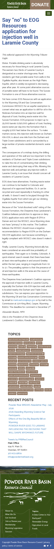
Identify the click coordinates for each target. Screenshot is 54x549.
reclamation (36, 375)
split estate (14, 386)
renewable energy (26, 379)
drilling (12, 357)
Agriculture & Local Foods (18, 339)
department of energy (16, 353)
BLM (39, 343)
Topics (35, 511)
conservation (37, 350)
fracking (12, 361)
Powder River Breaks (16, 372)
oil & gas (30, 368)
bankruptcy (29, 343)
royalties (39, 379)
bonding (13, 346)
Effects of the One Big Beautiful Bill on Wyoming (27, 420)
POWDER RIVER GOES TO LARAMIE (27, 426)
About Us (9, 511)
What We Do (10, 514)
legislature (23, 364)
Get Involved (10, 518)
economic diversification (27, 357)
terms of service (15, 546)
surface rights (26, 386)
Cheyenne (31, 346)
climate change (44, 346)
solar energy (34, 382)
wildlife (12, 393)
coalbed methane (23, 350)
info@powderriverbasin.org (20, 457)
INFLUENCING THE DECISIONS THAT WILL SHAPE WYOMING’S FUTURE (27, 431)
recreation (13, 379)
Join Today (43, 469)
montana (12, 368)
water (48, 390)
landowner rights (40, 361)
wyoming (22, 393)
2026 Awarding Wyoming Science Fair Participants (27, 413)
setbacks (12, 382)
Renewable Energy (40, 522)
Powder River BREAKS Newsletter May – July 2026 (30, 406)
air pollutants (36, 339)
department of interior (35, 353)
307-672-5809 (15, 453)
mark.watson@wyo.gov (24, 300)
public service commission (18, 375)
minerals (34, 364)
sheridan (23, 382)
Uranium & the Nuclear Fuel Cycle (21, 390)
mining (44, 364)
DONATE (40, 4)
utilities (39, 390)
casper (22, 346)
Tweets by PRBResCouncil (20, 440)
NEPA (21, 368)
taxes (37, 386)
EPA (41, 357)
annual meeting (15, 343)
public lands (32, 372)
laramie (12, 364)
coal (11, 350)
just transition (25, 361)
